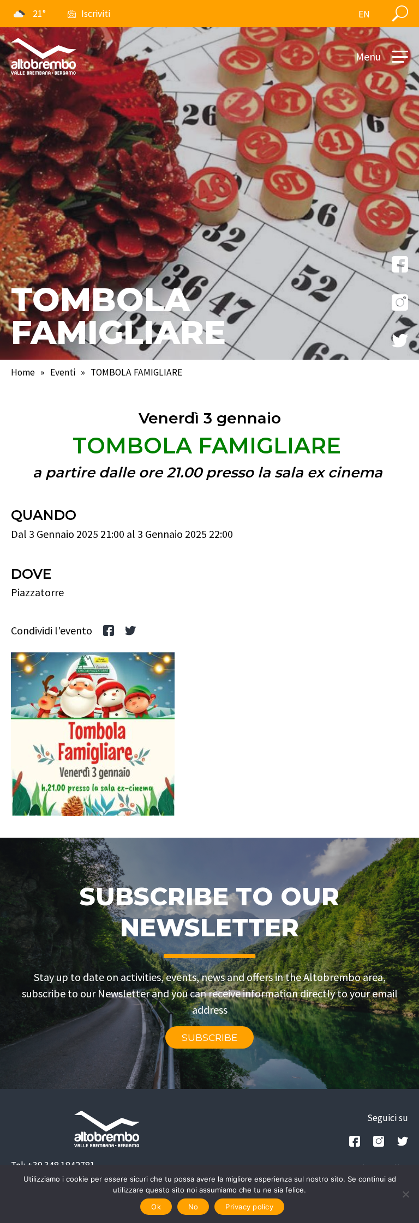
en (364, 14)
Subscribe (209, 1037)
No (193, 1206)
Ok (156, 1206)
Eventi (62, 372)
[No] (405, 1194)
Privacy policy (249, 1206)
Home (23, 372)
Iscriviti (95, 14)
